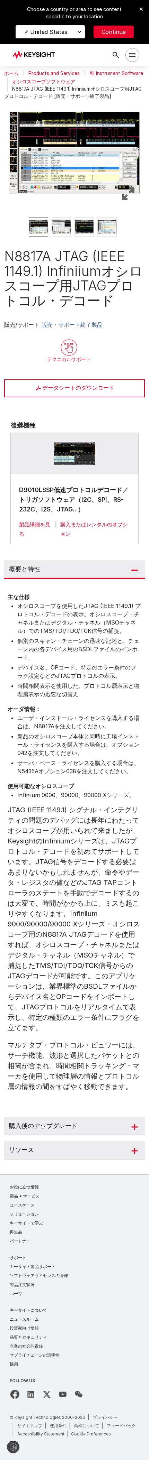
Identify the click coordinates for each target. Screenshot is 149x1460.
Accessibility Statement (40, 1433)
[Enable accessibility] (13, 1447)
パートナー (20, 1241)
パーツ (16, 1293)
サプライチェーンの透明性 (35, 1355)
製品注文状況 (22, 1284)
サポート (18, 1257)
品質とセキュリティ (28, 1337)
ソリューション (24, 1214)
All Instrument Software (116, 73)
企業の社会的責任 (26, 1346)
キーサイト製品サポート (32, 1266)
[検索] (116, 55)
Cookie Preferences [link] (91, 1433)
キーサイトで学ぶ (26, 1223)
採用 (14, 1364)
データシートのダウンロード (78, 387)
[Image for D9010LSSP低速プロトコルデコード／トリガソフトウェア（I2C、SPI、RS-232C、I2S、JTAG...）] (75, 453)
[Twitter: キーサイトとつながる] (47, 1394)
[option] (38, 227)
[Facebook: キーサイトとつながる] (15, 1394)
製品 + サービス (25, 1196)
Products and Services (54, 73)
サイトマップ (29, 1425)
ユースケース (22, 1205)
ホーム (11, 73)
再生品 (16, 1232)
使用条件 (58, 1425)
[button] (74, 144)
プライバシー (105, 1417)
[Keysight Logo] (36, 55)
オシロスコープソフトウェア (43, 81)
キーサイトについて (28, 1310)
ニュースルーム (24, 1319)
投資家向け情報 (24, 1328)
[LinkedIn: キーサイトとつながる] (31, 1394)
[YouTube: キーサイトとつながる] (63, 1394)
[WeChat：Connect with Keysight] (78, 1394)
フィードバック (121, 1425)
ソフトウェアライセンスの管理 (39, 1275)
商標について (86, 1425)
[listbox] (74, 226)
